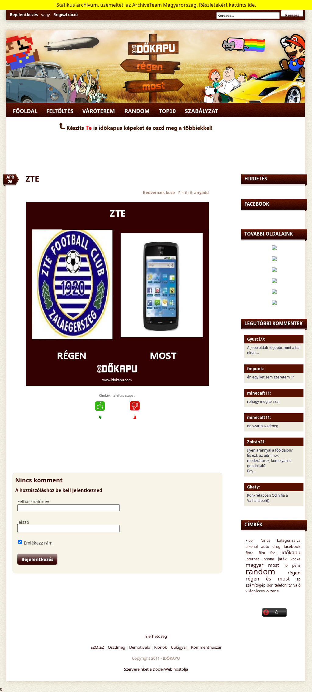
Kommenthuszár (206, 647)
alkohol (252, 546)
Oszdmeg (116, 647)
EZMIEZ (97, 647)
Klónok (160, 647)
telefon (117, 395)
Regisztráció (65, 14)
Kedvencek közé (159, 192)
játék (282, 559)
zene (274, 591)
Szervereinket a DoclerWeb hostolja (156, 669)
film (262, 552)
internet (252, 558)
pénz (296, 565)
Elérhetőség (156, 636)
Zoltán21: (256, 442)
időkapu (291, 552)
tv (290, 585)
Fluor (250, 540)
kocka (295, 558)
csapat (130, 395)
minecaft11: (259, 393)
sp (298, 579)
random (260, 571)
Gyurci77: (256, 339)
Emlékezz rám (38, 543)
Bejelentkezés (24, 14)
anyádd (201, 192)
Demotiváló (139, 647)
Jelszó (23, 522)
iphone (268, 558)
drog (276, 546)
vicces (259, 591)
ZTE (32, 178)
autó (265, 546)
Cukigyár (179, 647)
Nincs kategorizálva (280, 540)
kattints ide (242, 5)
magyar (255, 564)
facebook (292, 546)
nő (285, 565)
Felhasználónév (33, 501)
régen (294, 573)
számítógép (255, 585)
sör (270, 585)
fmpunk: (255, 368)
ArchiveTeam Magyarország (164, 5)
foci (273, 552)
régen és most (268, 578)
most (273, 565)
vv (267, 590)
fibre (250, 552)
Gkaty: (253, 487)
